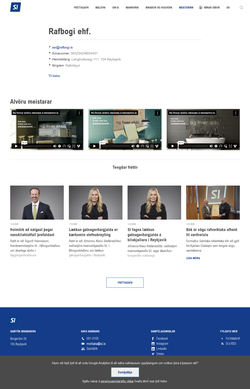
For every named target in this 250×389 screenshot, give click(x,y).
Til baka (54, 76)
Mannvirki (132, 7)
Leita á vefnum (241, 8)
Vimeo (160, 354)
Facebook (162, 338)
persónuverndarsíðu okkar (117, 381)
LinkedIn (161, 349)
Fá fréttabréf (233, 338)
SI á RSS (231, 344)
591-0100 (92, 338)
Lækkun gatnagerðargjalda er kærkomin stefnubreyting (93, 232)
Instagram (162, 344)
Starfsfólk (92, 349)
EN (228, 7)
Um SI (115, 7)
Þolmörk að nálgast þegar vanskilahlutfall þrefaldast (32, 232)
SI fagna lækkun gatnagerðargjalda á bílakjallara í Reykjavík (147, 235)
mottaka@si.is (96, 344)
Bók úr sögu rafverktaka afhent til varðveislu (211, 232)
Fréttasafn (125, 283)
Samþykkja (125, 372)
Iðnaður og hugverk (159, 7)
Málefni (100, 7)
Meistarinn (186, 7)
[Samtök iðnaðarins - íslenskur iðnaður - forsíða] (15, 6)
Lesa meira (193, 258)
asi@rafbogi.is (62, 47)
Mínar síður (212, 7)
